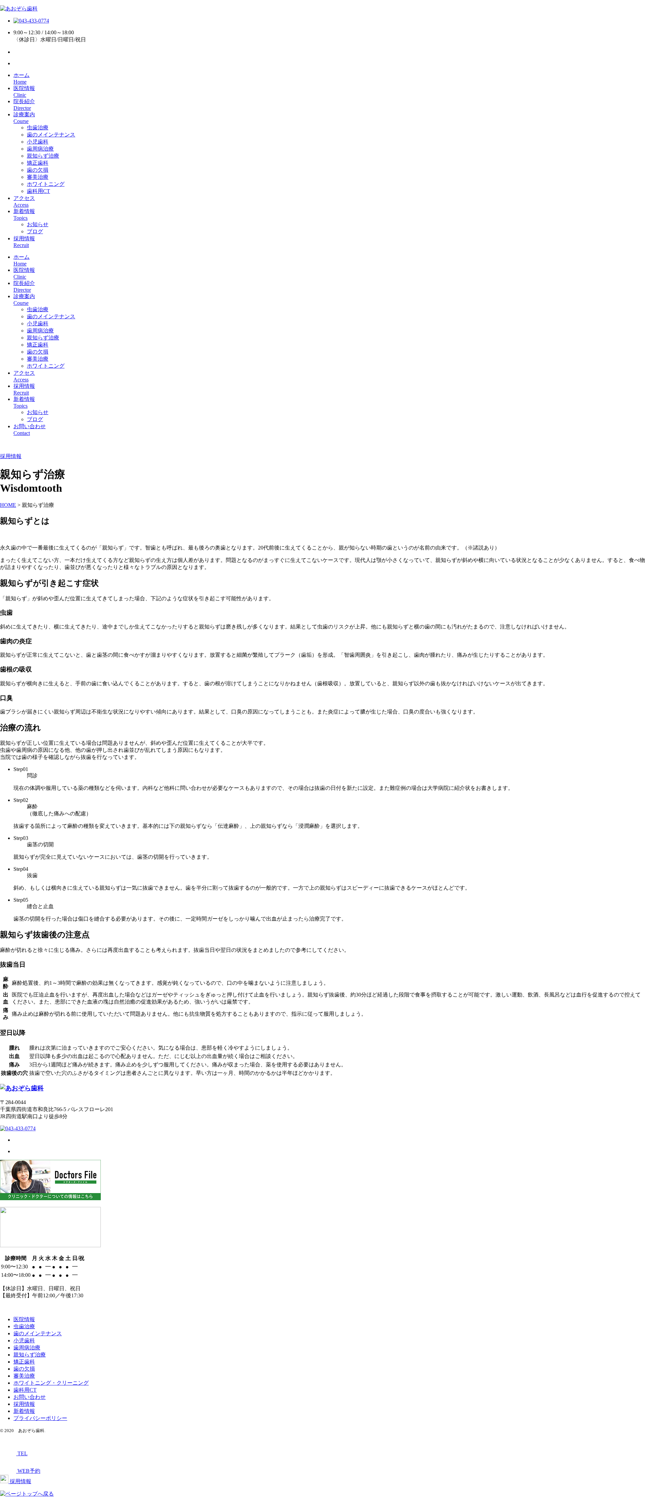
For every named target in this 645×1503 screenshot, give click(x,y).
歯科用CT (38, 191)
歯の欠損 (37, 170)
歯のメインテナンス (51, 134)
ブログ (35, 231)
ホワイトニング (45, 184)
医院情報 (24, 1319)
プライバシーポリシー (40, 1418)
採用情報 (24, 1404)
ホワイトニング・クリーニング (51, 1383)
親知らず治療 (43, 156)
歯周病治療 (40, 149)
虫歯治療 (37, 127)
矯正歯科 (37, 163)
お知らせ (37, 224)
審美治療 (37, 177)
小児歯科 (37, 142)
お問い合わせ (29, 1397)
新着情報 (24, 1411)
